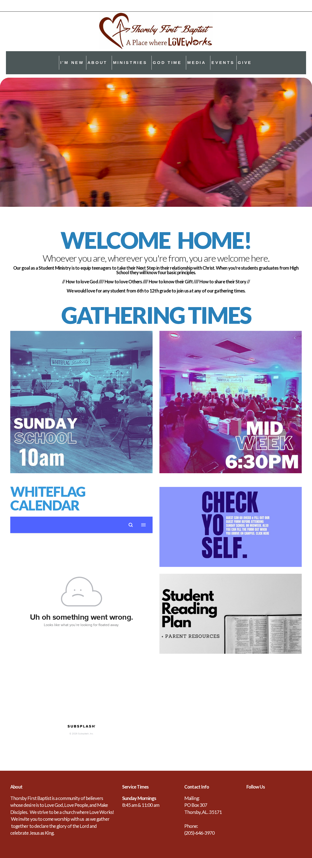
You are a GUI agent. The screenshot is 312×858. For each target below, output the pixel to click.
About (98, 62)
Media (197, 62)
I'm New (72, 62)
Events (223, 62)
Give (245, 62)
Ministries (131, 62)
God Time (168, 62)
